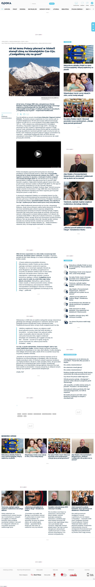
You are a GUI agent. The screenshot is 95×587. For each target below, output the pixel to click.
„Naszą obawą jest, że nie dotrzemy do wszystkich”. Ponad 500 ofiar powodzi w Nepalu (77, 360)
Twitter (21, 114)
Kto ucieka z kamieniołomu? (73, 365)
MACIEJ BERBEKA (37, 414)
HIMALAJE (24, 414)
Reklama (55, 570)
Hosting (87, 570)
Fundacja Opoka (8, 570)
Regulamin (40, 570)
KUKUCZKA (30, 414)
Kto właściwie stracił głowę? (73, 367)
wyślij (28, 114)
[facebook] (93, 24)
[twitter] (93, 27)
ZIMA (25, 416)
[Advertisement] (47, 23)
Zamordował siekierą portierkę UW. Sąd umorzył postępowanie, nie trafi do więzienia (77, 390)
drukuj (24, 114)
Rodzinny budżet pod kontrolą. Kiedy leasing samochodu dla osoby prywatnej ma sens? (78, 373)
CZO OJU (19, 414)
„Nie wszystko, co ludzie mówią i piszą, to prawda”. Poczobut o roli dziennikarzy (77, 385)
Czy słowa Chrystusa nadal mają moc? (76, 376)
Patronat (71, 570)
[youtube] (93, 29)
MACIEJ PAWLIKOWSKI (47, 414)
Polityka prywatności (23, 570)
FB (17, 114)
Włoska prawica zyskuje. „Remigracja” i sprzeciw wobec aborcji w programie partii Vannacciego (77, 380)
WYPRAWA (20, 416)
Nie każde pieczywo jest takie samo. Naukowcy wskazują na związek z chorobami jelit (75, 396)
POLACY (54, 414)
